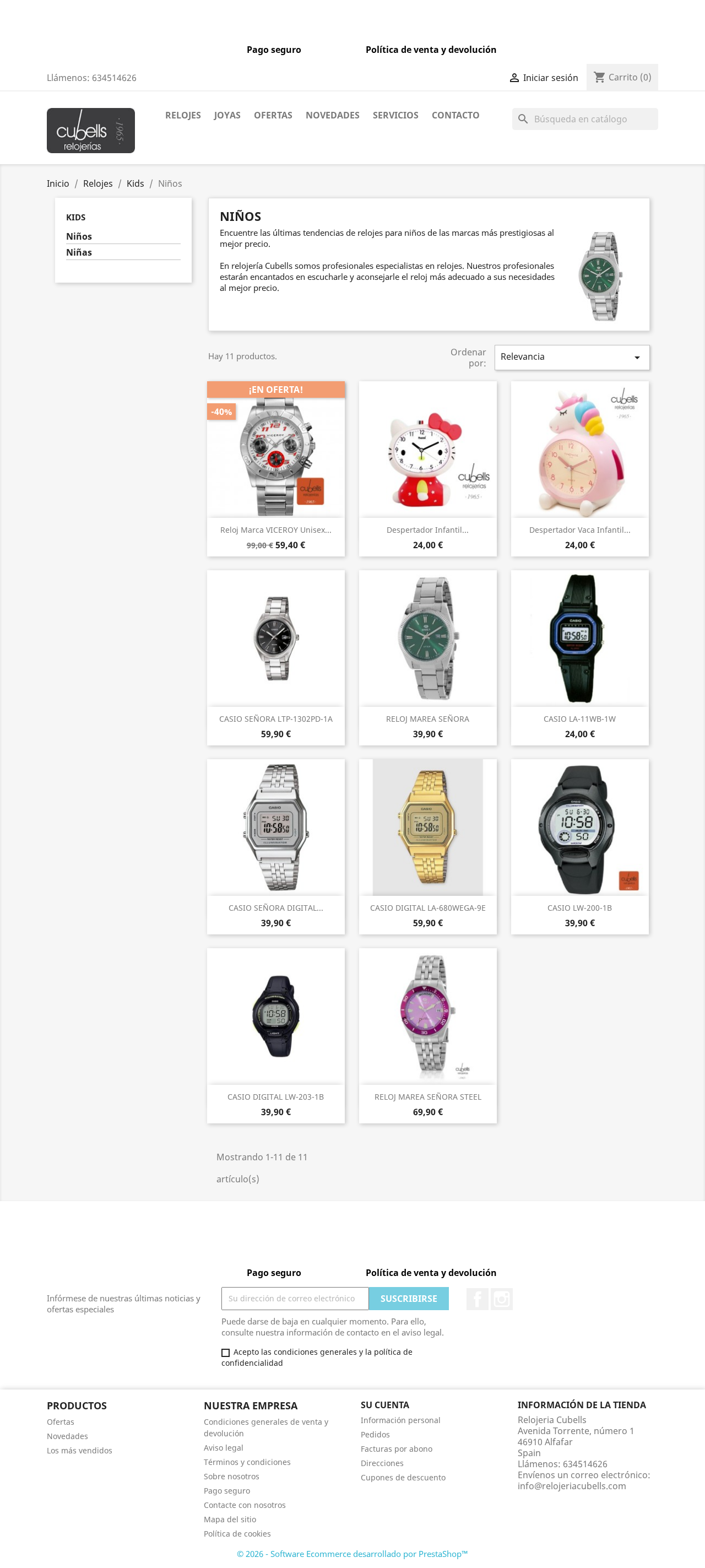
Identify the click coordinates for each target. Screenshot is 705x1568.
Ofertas (273, 115)
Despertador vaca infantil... (580, 530)
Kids (75, 217)
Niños (79, 236)
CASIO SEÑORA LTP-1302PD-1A (276, 718)
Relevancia (572, 357)
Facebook (478, 1299)
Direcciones (382, 1463)
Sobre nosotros (231, 1476)
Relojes (183, 115)
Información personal (401, 1420)
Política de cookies (237, 1533)
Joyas (227, 115)
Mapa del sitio (230, 1519)
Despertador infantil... (428, 530)
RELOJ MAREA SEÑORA (427, 718)
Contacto (456, 115)
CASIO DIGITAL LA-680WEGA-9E (428, 907)
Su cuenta (385, 1405)
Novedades (333, 115)
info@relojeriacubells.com (572, 1486)
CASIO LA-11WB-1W (580, 718)
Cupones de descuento (403, 1477)
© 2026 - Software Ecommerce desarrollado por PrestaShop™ (352, 1553)
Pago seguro (227, 1490)
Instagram (502, 1299)
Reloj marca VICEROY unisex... (276, 530)
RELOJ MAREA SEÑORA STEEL (428, 1096)
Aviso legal (223, 1447)
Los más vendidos (79, 1450)
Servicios (396, 115)
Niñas (79, 252)
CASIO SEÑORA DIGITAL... (276, 907)
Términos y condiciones (247, 1462)
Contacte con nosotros (245, 1505)
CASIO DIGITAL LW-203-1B (275, 1096)
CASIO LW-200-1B (579, 907)
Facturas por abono (396, 1448)
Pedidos (375, 1434)
